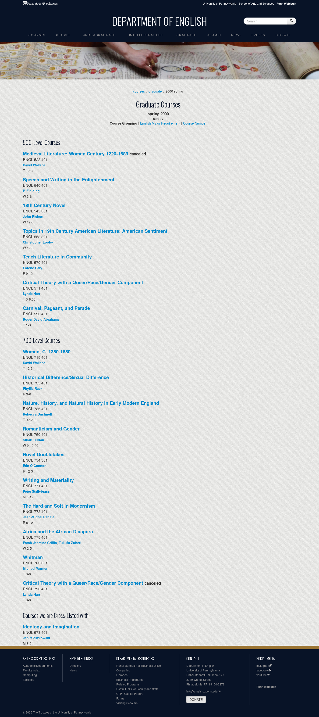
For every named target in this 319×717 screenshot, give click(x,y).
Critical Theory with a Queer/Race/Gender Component (83, 282)
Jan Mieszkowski (36, 637)
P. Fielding (31, 190)
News (236, 35)
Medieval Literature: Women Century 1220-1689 (75, 153)
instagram (262, 665)
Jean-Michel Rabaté (38, 517)
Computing (30, 675)
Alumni (214, 35)
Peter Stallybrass (36, 491)
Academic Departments (38, 665)
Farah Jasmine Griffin (40, 542)
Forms (120, 698)
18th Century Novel (44, 205)
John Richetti (33, 216)
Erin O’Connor (34, 465)
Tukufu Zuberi (70, 542)
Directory (75, 665)
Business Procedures (129, 679)
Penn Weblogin (266, 687)
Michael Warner (35, 568)
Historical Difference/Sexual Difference (66, 377)
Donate (283, 35)
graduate (155, 91)
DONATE (196, 699)
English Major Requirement (160, 123)
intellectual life (146, 35)
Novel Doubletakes (43, 454)
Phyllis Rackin (34, 388)
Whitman (33, 557)
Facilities (28, 679)
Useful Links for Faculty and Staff (137, 689)
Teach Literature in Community (57, 256)
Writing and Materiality (48, 480)
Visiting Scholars (127, 703)
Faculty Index (31, 670)
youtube (261, 675)
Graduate (186, 35)
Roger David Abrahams (41, 319)
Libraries (122, 675)
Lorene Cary (32, 267)
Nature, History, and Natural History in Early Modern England (91, 402)
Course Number (195, 123)
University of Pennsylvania (219, 3)
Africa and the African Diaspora (58, 531)
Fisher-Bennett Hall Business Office (138, 665)
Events (258, 35)
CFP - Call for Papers (129, 693)
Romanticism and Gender (51, 428)
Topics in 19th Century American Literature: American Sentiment (95, 230)
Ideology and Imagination (51, 626)
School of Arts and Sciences (256, 3)
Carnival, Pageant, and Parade (56, 308)
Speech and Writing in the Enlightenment (68, 179)
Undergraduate (99, 35)
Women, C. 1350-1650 (47, 351)
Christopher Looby (38, 242)
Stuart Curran (33, 439)
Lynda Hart (31, 293)
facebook (262, 670)
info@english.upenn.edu (202, 691)
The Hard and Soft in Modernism (59, 505)
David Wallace (34, 165)
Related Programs (127, 684)
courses (139, 91)
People (63, 35)
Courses (36, 35)
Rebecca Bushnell (37, 414)
